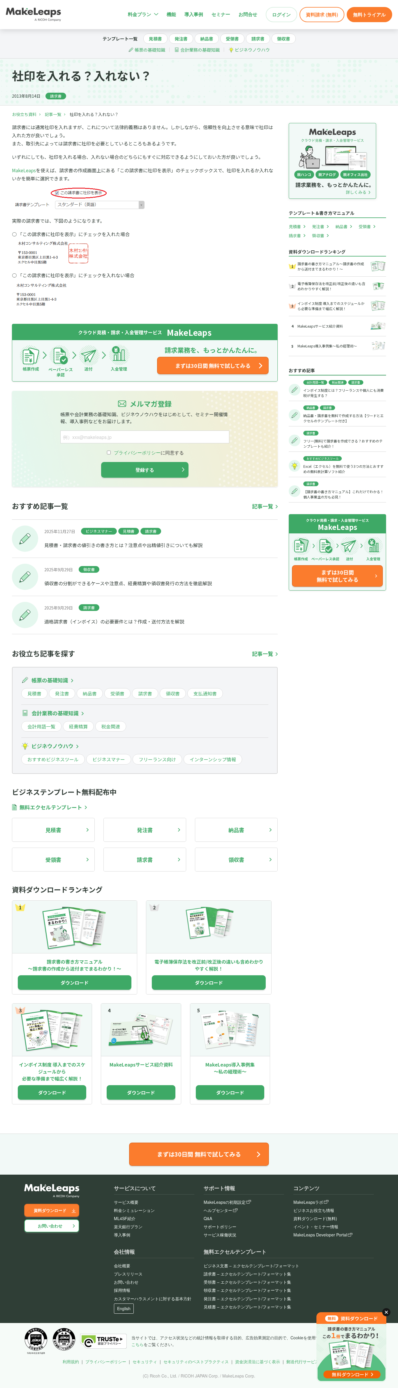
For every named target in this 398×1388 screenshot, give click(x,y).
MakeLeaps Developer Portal (320, 1235)
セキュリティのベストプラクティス (196, 1361)
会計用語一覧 (41, 726)
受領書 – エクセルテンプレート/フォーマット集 (247, 1282)
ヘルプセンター (218, 1210)
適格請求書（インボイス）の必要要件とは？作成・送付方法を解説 (114, 621)
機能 (171, 14)
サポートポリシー (220, 1226)
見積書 (155, 39)
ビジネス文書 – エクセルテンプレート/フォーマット (251, 1265)
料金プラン (139, 14)
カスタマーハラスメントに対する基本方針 (152, 1298)
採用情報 (122, 1290)
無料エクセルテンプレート (51, 807)
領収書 (283, 39)
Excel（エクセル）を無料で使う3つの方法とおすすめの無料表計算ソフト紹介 (343, 469)
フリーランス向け (157, 759)
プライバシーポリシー (105, 1361)
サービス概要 (126, 1202)
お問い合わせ (50, 1226)
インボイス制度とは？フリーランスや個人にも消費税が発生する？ (343, 393)
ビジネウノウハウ (252, 49)
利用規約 (71, 1361)
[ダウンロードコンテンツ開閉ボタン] (386, 1312)
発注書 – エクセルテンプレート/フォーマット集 (247, 1298)
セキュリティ (145, 1361)
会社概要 (122, 1265)
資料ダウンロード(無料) (315, 1218)
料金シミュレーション (134, 1210)
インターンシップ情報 (213, 759)
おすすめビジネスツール (53, 759)
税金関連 (110, 726)
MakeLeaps (24, 170)
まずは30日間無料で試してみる (337, 575)
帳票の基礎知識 (150, 49)
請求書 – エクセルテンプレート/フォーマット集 (247, 1274)
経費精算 (78, 726)
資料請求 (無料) (322, 14)
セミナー (221, 14)
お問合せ (248, 14)
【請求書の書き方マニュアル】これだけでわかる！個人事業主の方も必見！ (343, 494)
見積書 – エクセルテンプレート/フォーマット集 (247, 1307)
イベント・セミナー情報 (315, 1226)
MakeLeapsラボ (308, 1202)
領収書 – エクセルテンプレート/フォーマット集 (247, 1290)
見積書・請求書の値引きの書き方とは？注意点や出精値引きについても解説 (123, 545)
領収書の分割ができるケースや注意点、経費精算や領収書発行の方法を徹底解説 (128, 583)
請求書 (258, 39)
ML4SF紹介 (124, 1218)
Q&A (208, 1218)
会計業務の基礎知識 (200, 49)
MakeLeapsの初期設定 (225, 1202)
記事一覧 (53, 114)
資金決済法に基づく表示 (257, 1361)
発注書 (181, 39)
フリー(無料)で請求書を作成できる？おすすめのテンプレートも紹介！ (343, 443)
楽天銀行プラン (128, 1226)
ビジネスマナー (99, 531)
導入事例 (193, 14)
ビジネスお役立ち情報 (313, 1210)
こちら (137, 1344)
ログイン (281, 14)
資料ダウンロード (50, 1210)
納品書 (206, 39)
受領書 (232, 39)
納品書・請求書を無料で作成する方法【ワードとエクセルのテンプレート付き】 (343, 418)
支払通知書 (205, 693)
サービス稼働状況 (220, 1235)
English (124, 1308)
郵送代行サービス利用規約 (310, 1361)
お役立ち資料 (24, 114)
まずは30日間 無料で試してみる (213, 365)
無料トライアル (369, 14)
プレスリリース (128, 1274)
